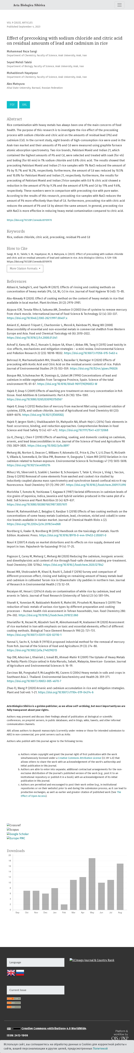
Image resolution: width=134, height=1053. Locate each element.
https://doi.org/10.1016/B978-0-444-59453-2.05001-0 (72, 535)
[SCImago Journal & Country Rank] (92, 960)
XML (24, 104)
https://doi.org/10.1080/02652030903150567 (34, 399)
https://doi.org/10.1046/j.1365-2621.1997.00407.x (37, 318)
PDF (12, 104)
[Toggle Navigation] (119, 4)
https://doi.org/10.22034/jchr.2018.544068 (34, 524)
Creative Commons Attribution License (79, 758)
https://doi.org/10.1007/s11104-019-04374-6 (66, 692)
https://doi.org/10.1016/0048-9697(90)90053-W (67, 384)
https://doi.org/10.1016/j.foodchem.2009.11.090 (96, 485)
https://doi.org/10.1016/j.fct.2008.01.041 (32, 337)
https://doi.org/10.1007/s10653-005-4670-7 (34, 681)
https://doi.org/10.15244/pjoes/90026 (94, 368)
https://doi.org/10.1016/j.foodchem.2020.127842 (73, 564)
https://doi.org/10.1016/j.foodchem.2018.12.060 (48, 615)
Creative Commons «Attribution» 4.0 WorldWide (53, 1028)
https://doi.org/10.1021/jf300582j (43, 414)
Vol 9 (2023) (14, 22)
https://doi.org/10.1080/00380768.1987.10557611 (37, 504)
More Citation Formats (24, 268)
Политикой (100, 1048)
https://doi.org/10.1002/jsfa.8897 (48, 445)
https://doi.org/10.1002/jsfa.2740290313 (32, 650)
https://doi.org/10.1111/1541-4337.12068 (83, 430)
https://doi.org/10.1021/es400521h (28, 465)
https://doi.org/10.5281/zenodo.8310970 (29, 220)
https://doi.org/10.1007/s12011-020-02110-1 (34, 635)
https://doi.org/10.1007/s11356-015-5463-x (90, 353)
